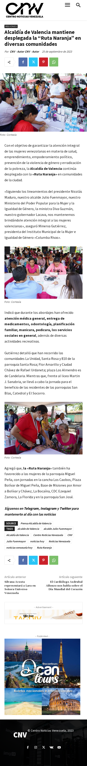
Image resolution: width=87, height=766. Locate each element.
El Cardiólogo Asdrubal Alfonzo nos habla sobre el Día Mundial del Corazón (64, 585)
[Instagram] (35, 747)
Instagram (48, 508)
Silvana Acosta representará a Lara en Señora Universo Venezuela (20, 587)
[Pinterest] (43, 62)
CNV (69, 535)
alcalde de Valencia (28, 528)
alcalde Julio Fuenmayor (58, 528)
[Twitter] (33, 62)
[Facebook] (23, 62)
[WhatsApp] (53, 62)
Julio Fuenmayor (16, 541)
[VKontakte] (51, 747)
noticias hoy (37, 541)
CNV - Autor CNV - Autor (24, 51)
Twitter (66, 508)
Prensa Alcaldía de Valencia (36, 523)
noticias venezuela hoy (19, 547)
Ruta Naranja (44, 547)
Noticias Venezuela (59, 541)
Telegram (31, 508)
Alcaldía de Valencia (17, 535)
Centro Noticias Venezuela (48, 535)
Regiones (11, 26)
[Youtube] (59, 747)
